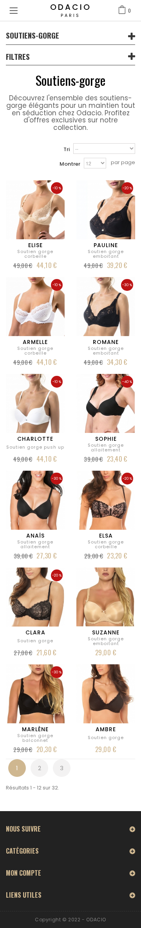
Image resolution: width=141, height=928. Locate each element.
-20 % (127, 188)
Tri (66, 149)
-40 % (127, 381)
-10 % (56, 188)
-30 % (127, 285)
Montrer (70, 164)
